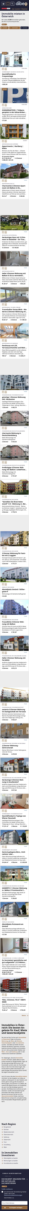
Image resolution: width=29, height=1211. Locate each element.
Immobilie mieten (21, 1076)
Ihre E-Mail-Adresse (6, 1199)
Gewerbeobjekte (7, 1043)
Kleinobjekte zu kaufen (11, 1158)
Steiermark (7, 1139)
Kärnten (6, 1129)
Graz (7, 1052)
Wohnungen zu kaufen (11, 1161)
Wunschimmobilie (7, 1096)
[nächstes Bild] (27, 59)
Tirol (5, 1142)
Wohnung (5, 1041)
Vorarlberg (7, 1145)
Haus (12, 1041)
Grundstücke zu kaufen (11, 1163)
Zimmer (19, 1041)
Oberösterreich (8, 1134)
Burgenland (7, 1127)
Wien (5, 1147)
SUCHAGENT (5, 27)
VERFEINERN (25, 27)
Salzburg (6, 1137)
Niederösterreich (9, 1132)
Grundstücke (20, 1043)
